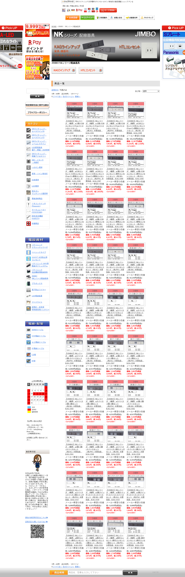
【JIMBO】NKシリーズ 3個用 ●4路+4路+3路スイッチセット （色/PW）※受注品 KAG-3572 (94, 313)
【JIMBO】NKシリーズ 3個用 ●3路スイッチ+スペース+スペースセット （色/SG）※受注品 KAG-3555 (115, 495)
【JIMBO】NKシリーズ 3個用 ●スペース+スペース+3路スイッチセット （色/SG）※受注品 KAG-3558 (136, 449)
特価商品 (35, 223)
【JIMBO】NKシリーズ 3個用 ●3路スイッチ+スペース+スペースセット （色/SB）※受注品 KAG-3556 (95, 495)
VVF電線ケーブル (39, 336)
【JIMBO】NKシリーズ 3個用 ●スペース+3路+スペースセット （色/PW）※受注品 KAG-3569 (74, 358)
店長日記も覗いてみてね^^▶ (36, 522)
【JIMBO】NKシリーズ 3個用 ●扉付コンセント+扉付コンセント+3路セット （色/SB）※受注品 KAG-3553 (74, 540)
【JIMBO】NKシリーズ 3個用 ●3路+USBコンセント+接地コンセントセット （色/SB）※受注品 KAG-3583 (95, 222)
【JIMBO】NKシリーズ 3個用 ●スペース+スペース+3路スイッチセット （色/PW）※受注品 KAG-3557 (74, 495)
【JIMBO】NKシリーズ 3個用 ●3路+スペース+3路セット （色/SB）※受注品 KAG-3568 (95, 358)
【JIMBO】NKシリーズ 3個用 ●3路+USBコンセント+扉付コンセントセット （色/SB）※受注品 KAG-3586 (115, 174)
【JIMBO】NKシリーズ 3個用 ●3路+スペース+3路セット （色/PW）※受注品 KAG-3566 (136, 358)
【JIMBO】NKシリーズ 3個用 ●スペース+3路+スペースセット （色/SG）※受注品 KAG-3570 (136, 313)
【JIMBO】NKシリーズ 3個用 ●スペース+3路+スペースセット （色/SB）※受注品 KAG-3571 (115, 313)
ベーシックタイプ (39, 252)
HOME (54, 26)
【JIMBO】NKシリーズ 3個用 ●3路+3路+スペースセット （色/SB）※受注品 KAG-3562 (135, 404)
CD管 (34, 355)
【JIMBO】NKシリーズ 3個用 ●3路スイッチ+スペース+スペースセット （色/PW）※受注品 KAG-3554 (136, 495)
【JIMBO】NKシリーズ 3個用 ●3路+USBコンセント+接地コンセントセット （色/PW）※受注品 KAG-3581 (136, 222)
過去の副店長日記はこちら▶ (36, 518)
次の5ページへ (68, 96)
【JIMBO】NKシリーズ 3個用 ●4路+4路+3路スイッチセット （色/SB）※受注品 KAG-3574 (135, 267)
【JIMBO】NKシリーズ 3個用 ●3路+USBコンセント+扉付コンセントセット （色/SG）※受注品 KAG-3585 (136, 174)
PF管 (33, 361)
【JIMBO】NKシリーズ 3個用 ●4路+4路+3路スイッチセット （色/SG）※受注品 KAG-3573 (73, 313)
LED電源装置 (37, 296)
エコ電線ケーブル (39, 342)
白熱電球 (35, 180)
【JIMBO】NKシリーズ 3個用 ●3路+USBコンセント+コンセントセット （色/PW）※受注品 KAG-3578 (115, 267)
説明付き (55, 90)
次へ (60, 96)
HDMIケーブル (37, 330)
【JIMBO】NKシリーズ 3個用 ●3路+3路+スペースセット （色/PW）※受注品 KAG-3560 (94, 449)
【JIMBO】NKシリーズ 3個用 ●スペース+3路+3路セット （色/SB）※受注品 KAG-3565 (74, 404)
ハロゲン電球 (37, 167)
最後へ (77, 96)
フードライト (37, 302)
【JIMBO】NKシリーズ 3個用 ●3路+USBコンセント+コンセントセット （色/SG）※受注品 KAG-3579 (95, 267)
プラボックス (37, 283)
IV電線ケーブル (38, 348)
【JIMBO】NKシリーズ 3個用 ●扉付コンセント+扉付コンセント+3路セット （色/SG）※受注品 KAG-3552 (95, 540)
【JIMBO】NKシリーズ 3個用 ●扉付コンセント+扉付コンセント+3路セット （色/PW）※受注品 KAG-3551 (115, 540)
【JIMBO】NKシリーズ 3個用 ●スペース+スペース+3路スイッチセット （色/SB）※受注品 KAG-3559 (115, 449)
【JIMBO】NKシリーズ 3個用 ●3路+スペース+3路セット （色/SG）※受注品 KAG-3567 (115, 358)
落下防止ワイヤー (39, 290)
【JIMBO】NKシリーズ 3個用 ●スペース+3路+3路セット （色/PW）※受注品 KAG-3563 (115, 404)
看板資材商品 (37, 199)
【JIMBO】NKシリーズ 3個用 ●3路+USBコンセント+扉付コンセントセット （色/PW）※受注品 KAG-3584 (74, 222)
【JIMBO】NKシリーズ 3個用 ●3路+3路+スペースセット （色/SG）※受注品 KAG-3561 (73, 449)
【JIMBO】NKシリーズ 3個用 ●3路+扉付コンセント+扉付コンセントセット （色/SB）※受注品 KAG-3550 (136, 540)
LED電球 (35, 186)
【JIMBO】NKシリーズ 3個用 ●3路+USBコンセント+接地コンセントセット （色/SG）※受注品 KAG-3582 (115, 222)
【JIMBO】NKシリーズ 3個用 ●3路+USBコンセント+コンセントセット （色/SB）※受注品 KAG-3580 (74, 267)
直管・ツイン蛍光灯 (40, 174)
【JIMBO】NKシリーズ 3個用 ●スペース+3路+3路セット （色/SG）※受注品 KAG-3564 (95, 404)
